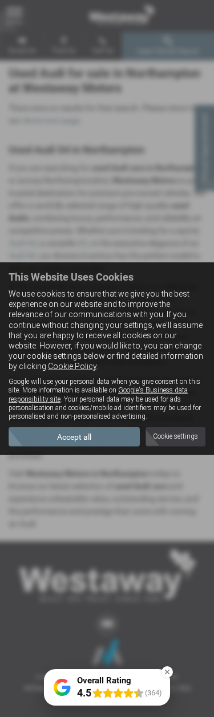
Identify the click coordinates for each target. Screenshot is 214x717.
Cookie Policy (72, 366)
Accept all (74, 436)
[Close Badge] (167, 672)
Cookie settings (175, 436)
